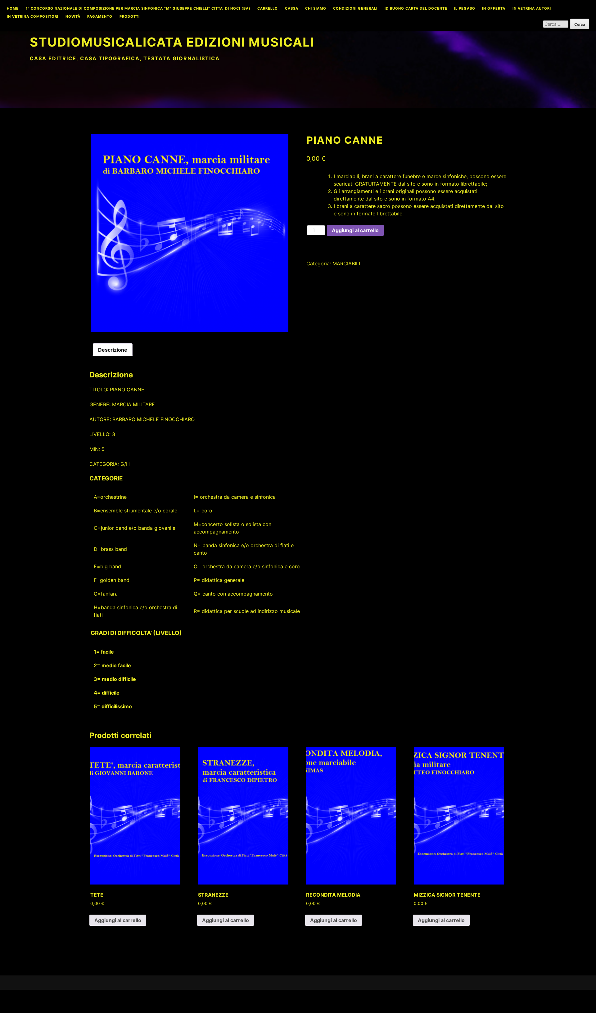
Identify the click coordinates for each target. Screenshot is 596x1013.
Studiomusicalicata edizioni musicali (172, 42)
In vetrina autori (531, 9)
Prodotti (130, 17)
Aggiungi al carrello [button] (117, 920)
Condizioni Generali (355, 9)
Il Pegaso (464, 9)
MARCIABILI (346, 263)
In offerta (493, 9)
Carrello (267, 9)
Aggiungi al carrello (355, 230)
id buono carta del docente (416, 9)
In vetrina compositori (32, 17)
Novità (72, 17)
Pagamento (99, 17)
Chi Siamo (315, 9)
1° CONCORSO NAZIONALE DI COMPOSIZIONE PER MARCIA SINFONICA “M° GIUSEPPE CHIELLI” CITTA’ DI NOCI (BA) (138, 9)
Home (13, 9)
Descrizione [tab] (112, 350)
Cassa (291, 9)
